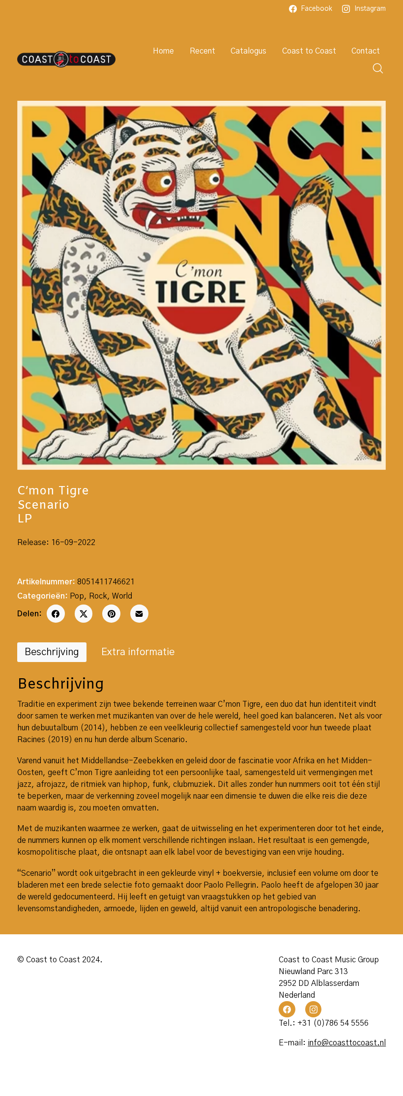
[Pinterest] (111, 614)
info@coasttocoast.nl (347, 1043)
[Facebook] (56, 614)
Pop (77, 596)
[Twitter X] (84, 614)
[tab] (51, 652)
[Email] (139, 614)
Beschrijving (52, 652)
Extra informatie (137, 652)
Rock (98, 596)
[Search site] (378, 68)
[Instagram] (313, 1009)
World (122, 596)
